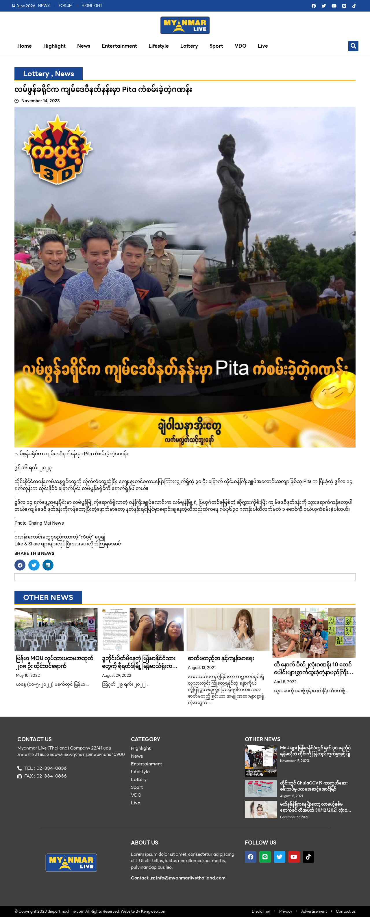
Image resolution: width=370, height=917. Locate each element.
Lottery (189, 46)
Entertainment (119, 46)
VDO (240, 46)
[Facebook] (313, 5)
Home (24, 46)
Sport (216, 46)
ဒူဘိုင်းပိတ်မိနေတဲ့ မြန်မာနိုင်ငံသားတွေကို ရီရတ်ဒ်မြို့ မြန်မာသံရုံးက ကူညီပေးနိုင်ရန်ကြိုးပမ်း (138, 666)
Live (263, 46)
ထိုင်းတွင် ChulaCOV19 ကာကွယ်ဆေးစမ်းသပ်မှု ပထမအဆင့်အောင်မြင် (314, 786)
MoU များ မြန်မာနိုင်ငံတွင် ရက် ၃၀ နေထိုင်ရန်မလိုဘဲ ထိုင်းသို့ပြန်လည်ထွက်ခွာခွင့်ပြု (315, 751)
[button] (353, 46)
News (83, 46)
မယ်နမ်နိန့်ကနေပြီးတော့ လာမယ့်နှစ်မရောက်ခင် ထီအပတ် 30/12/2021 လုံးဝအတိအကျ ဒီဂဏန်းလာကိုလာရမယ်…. (313, 810)
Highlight (54, 46)
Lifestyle (159, 46)
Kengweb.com (153, 911)
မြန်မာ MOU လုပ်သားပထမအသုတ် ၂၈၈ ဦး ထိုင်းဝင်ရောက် (54, 662)
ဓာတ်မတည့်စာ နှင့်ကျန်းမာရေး (221, 658)
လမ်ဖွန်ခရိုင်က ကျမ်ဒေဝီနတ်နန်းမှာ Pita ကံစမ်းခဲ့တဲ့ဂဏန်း (103, 89)
